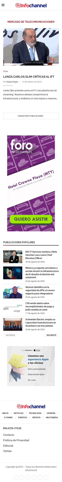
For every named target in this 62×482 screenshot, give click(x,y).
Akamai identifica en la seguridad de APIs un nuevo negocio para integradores (40, 290)
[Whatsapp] (40, 477)
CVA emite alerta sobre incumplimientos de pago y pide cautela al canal (39, 306)
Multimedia (52, 417)
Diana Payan (12, 82)
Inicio (5, 413)
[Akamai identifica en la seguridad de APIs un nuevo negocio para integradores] (12, 292)
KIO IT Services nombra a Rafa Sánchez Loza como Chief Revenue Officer (41, 255)
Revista (36, 417)
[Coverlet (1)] (31, 137)
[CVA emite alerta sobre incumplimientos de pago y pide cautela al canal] (12, 308)
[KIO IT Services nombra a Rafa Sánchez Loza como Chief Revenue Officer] (12, 256)
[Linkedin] (28, 477)
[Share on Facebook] (28, 105)
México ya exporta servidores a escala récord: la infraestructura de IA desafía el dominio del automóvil (42, 273)
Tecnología (35, 413)
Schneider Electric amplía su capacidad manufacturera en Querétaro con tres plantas (40, 322)
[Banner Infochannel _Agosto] (31, 347)
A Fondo (8, 417)
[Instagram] (46, 477)
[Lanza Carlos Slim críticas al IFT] (31, 46)
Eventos (22, 417)
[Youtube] (34, 477)
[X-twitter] (22, 477)
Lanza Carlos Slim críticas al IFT (28, 76)
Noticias (18, 413)
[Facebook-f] (16, 477)
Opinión (51, 413)
